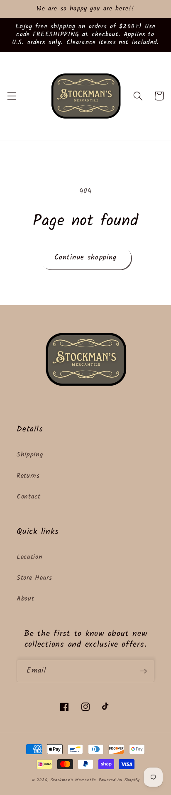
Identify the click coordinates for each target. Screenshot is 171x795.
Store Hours (34, 578)
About (25, 598)
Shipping (30, 454)
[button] (11, 96)
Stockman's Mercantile (73, 780)
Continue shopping (85, 257)
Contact (29, 496)
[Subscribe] (143, 671)
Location (30, 557)
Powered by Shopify (119, 780)
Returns (28, 476)
